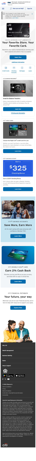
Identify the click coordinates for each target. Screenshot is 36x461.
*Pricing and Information (22, 113)
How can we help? (18, 8)
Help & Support (6, 365)
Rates (4, 360)
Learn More (15, 18)
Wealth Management (8, 350)
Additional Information (19, 62)
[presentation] (18, 5)
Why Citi (4, 345)
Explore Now (20, 307)
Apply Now (20, 57)
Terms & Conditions (7, 386)
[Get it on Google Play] (8, 375)
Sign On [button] (29, 8)
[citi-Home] (4, 3)
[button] (3, 9)
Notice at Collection (7, 390)
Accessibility (5, 395)
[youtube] (8, 379)
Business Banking (7, 355)
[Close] (32, 14)
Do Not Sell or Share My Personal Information (13, 393)
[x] (5, 379)
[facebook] (2, 379)
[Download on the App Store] (20, 375)
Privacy (4, 388)
